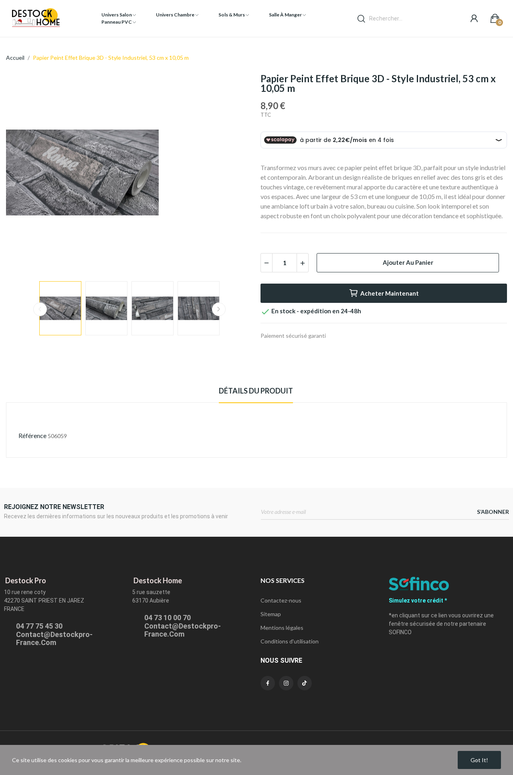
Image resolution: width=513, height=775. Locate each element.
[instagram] (286, 683)
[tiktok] (304, 683)
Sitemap (271, 614)
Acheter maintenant (389, 293)
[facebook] (268, 683)
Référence (32, 435)
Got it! (479, 760)
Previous (25, 174)
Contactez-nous (281, 600)
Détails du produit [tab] (256, 390)
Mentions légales (282, 627)
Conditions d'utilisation (290, 641)
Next (233, 174)
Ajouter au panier (408, 262)
